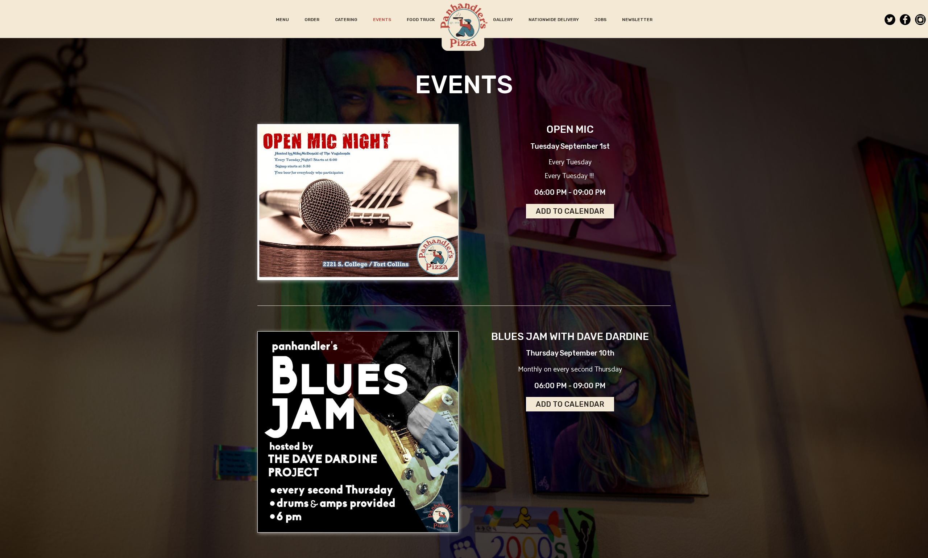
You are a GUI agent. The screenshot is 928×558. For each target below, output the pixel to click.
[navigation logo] (464, 25)
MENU (283, 19)
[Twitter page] (890, 20)
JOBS (601, 19)
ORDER (312, 19)
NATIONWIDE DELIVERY (554, 19)
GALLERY (503, 19)
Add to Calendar (570, 211)
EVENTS (382, 19)
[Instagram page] (920, 20)
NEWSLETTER (637, 19)
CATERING (347, 19)
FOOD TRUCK (421, 19)
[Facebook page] (905, 20)
